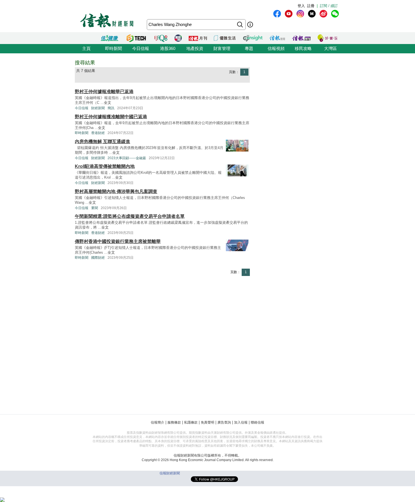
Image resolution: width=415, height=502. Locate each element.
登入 (301, 6)
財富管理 (221, 48)
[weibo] (323, 13)
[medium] (312, 13)
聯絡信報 (257, 422)
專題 (249, 48)
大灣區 (330, 48)
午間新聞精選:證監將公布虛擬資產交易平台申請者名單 (130, 216)
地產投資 (194, 48)
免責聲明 (207, 422)
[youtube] (288, 13)
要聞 (94, 208)
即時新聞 (113, 48)
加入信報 (241, 422)
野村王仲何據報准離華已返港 (104, 91)
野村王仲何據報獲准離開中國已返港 (111, 116)
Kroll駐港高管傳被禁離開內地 (105, 166)
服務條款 (174, 422)
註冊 (310, 6)
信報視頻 (276, 48)
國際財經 (98, 258)
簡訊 (111, 108)
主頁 (86, 48)
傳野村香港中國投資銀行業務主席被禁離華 (118, 241)
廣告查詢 (224, 422)
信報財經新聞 (170, 473)
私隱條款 (191, 422)
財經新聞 (98, 108)
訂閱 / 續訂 (329, 6)
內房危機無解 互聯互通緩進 (102, 141)
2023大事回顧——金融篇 (127, 158)
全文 (107, 102)
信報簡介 (157, 422)
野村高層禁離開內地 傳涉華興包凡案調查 (116, 191)
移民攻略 (303, 48)
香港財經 (98, 133)
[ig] (300, 13)
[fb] (277, 13)
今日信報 (140, 48)
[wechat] (335, 13)
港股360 (167, 48)
